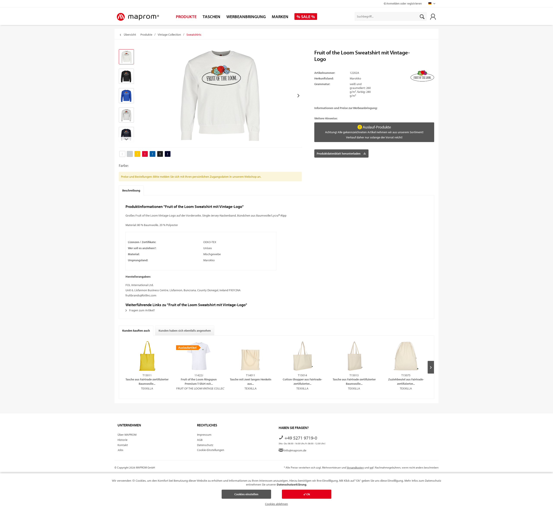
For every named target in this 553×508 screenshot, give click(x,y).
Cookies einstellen (246, 494)
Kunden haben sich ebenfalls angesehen (185, 330)
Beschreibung (131, 190)
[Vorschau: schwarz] (126, 76)
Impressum (204, 435)
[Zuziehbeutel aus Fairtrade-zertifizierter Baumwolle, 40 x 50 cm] (406, 356)
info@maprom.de (294, 450)
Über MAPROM (127, 435)
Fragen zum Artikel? (142, 310)
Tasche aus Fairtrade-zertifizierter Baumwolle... (147, 381)
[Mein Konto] (432, 16)
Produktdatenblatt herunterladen (339, 153)
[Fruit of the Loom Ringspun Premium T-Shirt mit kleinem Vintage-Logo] (199, 356)
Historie (122, 440)
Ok (308, 494)
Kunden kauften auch (136, 330)
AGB (200, 440)
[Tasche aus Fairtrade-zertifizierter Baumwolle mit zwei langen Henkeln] (147, 356)
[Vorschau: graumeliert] (126, 115)
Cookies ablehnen (276, 504)
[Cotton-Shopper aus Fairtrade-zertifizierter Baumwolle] (302, 356)
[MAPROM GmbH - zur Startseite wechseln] (138, 17)
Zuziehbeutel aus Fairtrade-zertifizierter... (406, 381)
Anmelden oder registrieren (404, 3)
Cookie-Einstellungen (210, 450)
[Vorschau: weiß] (126, 56)
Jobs (120, 450)
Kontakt (123, 445)
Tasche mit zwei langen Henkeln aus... (250, 381)
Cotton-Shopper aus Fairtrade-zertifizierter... (302, 381)
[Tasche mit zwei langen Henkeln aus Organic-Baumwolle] (250, 356)
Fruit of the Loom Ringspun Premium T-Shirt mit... (199, 381)
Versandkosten (355, 467)
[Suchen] (422, 16)
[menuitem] (391, 16)
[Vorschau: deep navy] (126, 134)
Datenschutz (205, 445)
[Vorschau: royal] (126, 95)
